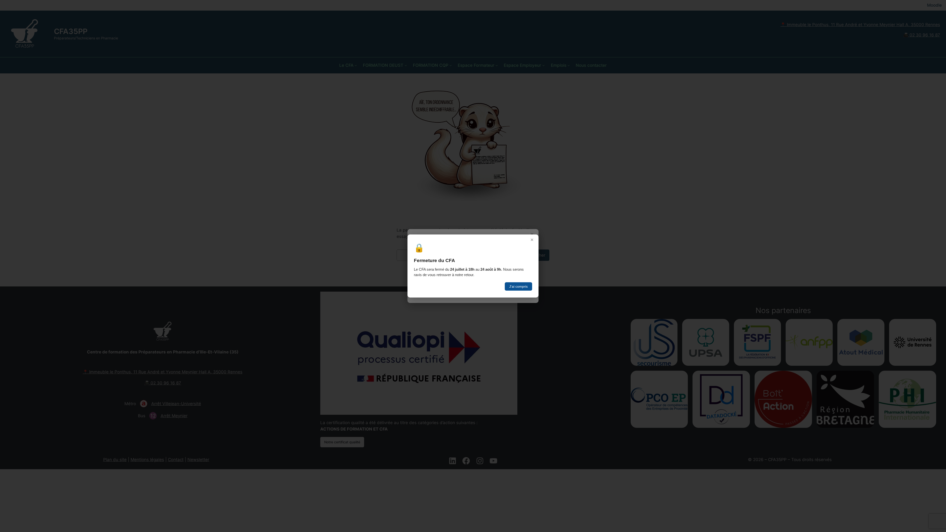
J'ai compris (518, 286)
